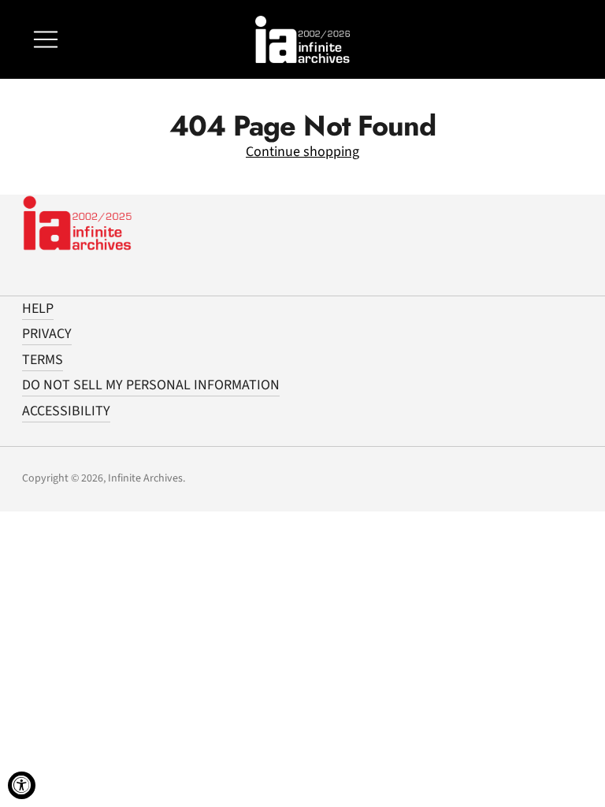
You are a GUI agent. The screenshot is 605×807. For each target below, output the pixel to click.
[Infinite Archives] (302, 39)
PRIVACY (47, 334)
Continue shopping (302, 152)
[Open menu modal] (46, 39)
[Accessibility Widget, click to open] (21, 785)
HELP (38, 308)
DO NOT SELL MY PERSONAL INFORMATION (151, 385)
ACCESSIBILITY (66, 411)
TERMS (42, 360)
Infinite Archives (145, 478)
